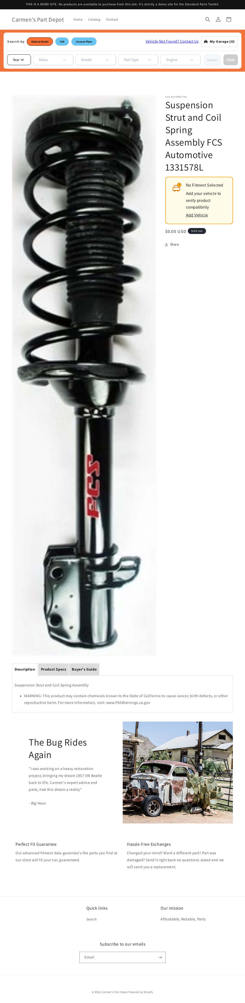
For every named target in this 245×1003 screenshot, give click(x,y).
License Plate (84, 41)
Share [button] (174, 244)
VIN (62, 41)
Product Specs (53, 669)
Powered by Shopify (140, 992)
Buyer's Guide (84, 669)
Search (212, 60)
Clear (230, 59)
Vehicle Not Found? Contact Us (172, 41)
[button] (207, 19)
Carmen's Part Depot (115, 992)
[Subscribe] (160, 957)
